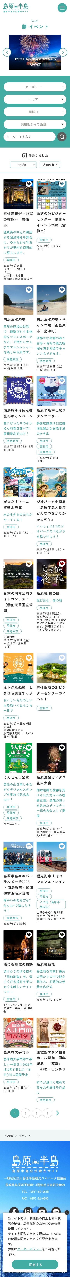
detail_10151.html (18, 971)
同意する (35, 1264)
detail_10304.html (18, 603)
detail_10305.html (51, 214)
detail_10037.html (18, 327)
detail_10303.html (18, 229)
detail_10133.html (51, 790)
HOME (9, 1135)
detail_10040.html (51, 328)
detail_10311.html (51, 1060)
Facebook (14, 1211)
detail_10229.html (51, 595)
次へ (57, 1113)
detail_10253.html (18, 1055)
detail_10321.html (51, 883)
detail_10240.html (18, 883)
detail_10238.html (18, 413)
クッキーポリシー (29, 1249)
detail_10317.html (18, 502)
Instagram (28, 1211)
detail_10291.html (18, 695)
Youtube (42, 1211)
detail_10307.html (51, 419)
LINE (56, 1211)
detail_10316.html (51, 510)
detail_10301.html (18, 784)
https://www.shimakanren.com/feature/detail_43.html (35, 52)
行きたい (29, 184)
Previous (7, 52)
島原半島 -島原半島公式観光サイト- (15, 7)
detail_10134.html (51, 965)
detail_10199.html (51, 682)
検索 (61, 136)
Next (63, 52)
